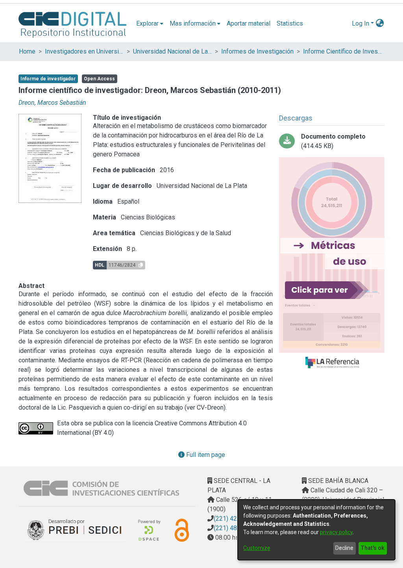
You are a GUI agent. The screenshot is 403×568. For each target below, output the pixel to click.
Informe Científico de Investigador (342, 51)
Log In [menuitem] (360, 23)
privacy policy (336, 532)
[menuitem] (149, 23)
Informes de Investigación (257, 51)
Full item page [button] (205, 454)
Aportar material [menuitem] (248, 23)
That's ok (372, 548)
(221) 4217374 (234, 518)
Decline (344, 548)
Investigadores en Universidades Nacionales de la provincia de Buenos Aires (84, 51)
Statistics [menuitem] (290, 23)
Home (27, 51)
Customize (256, 548)
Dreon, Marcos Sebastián (52, 102)
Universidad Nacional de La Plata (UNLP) (172, 51)
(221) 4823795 (234, 528)
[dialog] (316, 529)
